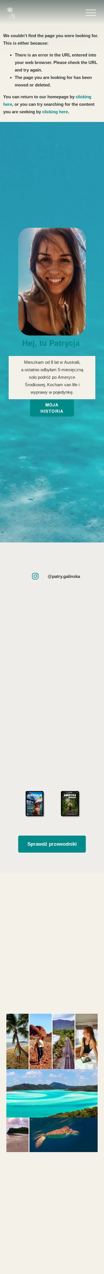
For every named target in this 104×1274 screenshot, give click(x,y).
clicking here (55, 111)
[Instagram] (35, 576)
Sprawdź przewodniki (52, 844)
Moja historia (51, 408)
